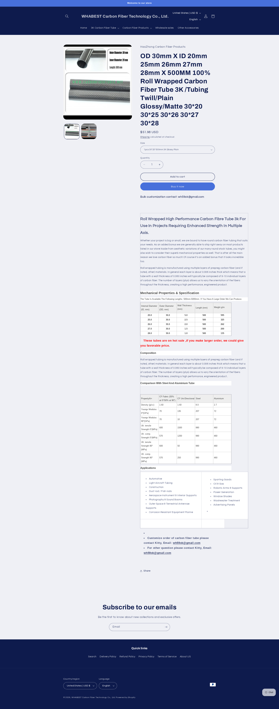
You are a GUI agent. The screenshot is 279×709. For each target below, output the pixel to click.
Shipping (145, 137)
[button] (67, 16)
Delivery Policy (108, 656)
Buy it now (177, 186)
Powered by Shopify (125, 697)
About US (185, 656)
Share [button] (147, 571)
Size (142, 143)
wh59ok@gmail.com (186, 543)
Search (92, 656)
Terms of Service (167, 656)
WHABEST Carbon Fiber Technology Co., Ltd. (93, 697)
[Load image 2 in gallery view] (89, 131)
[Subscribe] (166, 627)
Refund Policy (127, 656)
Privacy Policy (146, 656)
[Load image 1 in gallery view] (71, 131)
